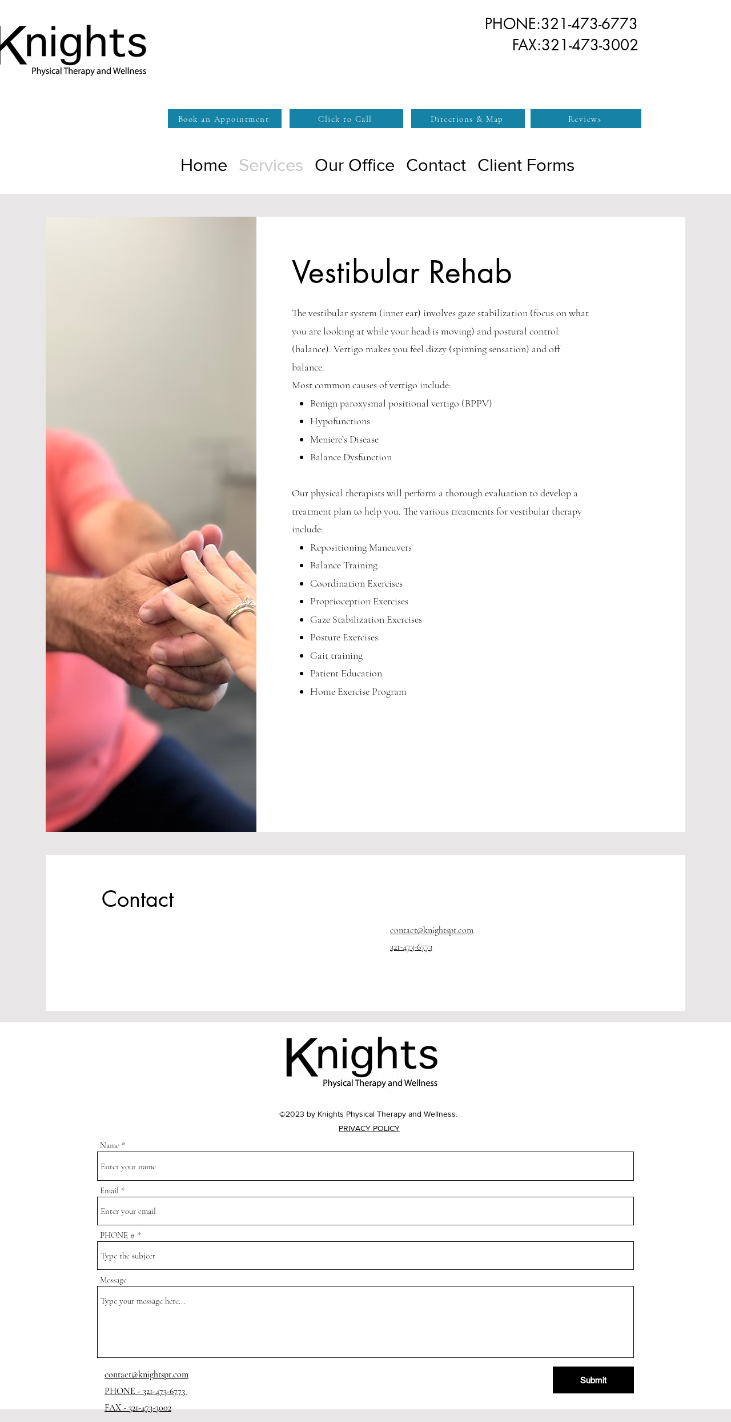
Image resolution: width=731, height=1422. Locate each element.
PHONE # (117, 1235)
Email (109, 1190)
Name (109, 1145)
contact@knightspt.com (431, 930)
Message (113, 1280)
